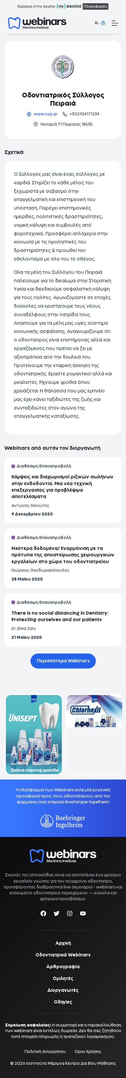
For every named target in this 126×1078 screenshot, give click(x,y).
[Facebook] (43, 914)
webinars (105, 887)
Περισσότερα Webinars (63, 661)
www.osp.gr (46, 114)
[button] (100, 23)
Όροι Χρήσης (88, 1051)
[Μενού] (115, 23)
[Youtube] (83, 914)
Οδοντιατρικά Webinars (63, 955)
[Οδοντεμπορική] (33, 698)
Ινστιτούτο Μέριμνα (45, 1063)
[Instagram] (70, 914)
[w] (37, 23)
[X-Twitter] (56, 914)
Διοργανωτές (63, 990)
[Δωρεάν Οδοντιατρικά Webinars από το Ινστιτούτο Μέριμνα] (63, 852)
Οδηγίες (63, 1002)
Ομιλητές (63, 978)
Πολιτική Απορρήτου (45, 1051)
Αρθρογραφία (63, 966)
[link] (33, 734)
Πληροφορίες (95, 6)
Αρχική (63, 943)
